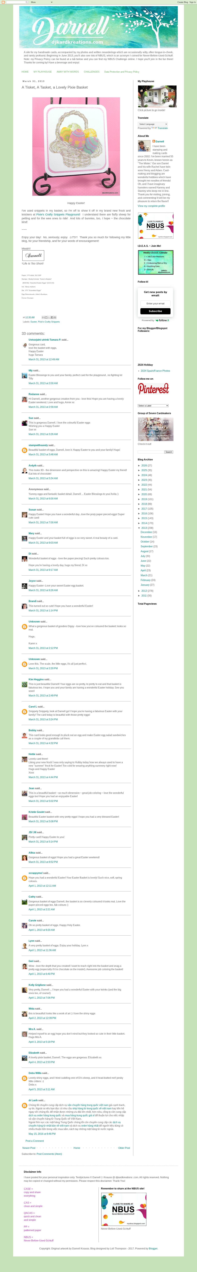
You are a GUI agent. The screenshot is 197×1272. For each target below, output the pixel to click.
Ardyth (33, 465)
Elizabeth (34, 1052)
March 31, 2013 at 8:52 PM (43, 862)
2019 (144, 499)
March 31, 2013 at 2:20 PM (43, 668)
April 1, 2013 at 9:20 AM (42, 930)
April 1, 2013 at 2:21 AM (42, 909)
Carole (32, 920)
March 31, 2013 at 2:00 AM (43, 383)
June (144, 561)
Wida (31, 1008)
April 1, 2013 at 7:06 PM (42, 997)
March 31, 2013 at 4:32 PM (43, 743)
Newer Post (28, 1148)
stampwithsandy (38, 445)
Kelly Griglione (37, 985)
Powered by (148, 320)
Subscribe (155, 311)
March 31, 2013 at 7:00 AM (43, 522)
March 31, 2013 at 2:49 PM (43, 695)
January (145, 585)
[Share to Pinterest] (54, 317)
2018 (144, 504)
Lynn (31, 941)
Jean (31, 788)
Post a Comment (35, 1141)
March (144, 575)
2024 (144, 475)
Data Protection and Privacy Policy (121, 71)
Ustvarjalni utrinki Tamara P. (45, 339)
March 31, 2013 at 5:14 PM (43, 841)
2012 (144, 591)
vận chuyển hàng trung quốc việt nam (88, 1105)
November (147, 537)
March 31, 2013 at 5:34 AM (43, 478)
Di (30, 553)
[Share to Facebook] (52, 317)
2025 (144, 470)
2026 (144, 465)
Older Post (124, 1148)
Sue (31, 418)
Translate (163, 128)
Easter (34, 321)
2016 (144, 513)
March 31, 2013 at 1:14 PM (43, 610)
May (143, 565)
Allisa (32, 852)
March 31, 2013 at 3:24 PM (43, 719)
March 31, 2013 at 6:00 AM (43, 498)
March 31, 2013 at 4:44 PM (43, 777)
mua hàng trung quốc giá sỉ (79, 1115)
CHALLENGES (91, 71)
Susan (32, 509)
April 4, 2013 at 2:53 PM (42, 1062)
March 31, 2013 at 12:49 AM (44, 359)
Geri (31, 961)
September (147, 546)
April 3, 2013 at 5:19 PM (42, 1042)
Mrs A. (32, 1029)
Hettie (32, 754)
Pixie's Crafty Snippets (49, 321)
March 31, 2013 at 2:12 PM (43, 648)
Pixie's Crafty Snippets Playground (58, 214)
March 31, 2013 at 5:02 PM (43, 801)
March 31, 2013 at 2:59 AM (43, 407)
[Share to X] (49, 317)
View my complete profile (151, 206)
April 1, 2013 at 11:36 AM (42, 950)
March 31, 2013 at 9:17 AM (43, 570)
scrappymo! (36, 873)
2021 (144, 489)
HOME (25, 71)
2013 (144, 528)
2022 (144, 484)
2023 (144, 480)
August (145, 551)
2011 (144, 595)
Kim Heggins (36, 679)
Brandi (32, 601)
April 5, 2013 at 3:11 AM (41, 1089)
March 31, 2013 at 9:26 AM (43, 590)
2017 (144, 508)
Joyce (32, 581)
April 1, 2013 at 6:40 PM (42, 974)
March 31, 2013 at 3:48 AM (43, 454)
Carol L (33, 706)
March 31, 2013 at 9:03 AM (43, 542)
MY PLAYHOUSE (43, 71)
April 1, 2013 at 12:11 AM (42, 885)
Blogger (153, 1248)
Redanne (34, 394)
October (145, 541)
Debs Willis (35, 1073)
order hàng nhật (90, 1125)
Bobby (32, 730)
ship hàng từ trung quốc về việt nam (91, 1108)
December (147, 532)
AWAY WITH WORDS (68, 71)
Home (77, 1148)
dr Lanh (33, 1100)
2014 (144, 523)
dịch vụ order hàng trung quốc (45, 1115)
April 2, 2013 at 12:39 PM (42, 1018)
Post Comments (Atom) (49, 1154)
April (143, 570)
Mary (31, 533)
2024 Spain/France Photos (155, 371)
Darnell (160, 141)
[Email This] (43, 317)
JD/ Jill (32, 832)
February (146, 580)
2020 (144, 494)
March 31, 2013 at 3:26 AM (43, 434)
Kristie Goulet (36, 812)
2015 (144, 518)
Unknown (34, 621)
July (143, 556)
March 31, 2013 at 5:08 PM (43, 821)
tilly (31, 370)
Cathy (32, 896)
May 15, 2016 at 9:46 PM (42, 1134)
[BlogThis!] (46, 317)
